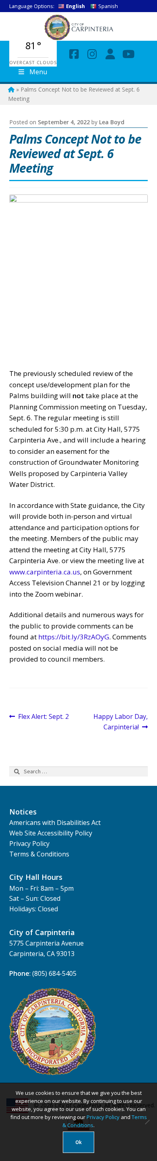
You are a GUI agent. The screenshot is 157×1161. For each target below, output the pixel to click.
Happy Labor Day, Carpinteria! (120, 721)
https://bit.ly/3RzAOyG (73, 636)
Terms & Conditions (39, 854)
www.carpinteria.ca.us (44, 571)
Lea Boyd (111, 122)
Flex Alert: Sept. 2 (43, 717)
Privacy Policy (29, 843)
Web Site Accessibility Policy (50, 833)
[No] (147, 1122)
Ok (78, 1142)
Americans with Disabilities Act (55, 822)
